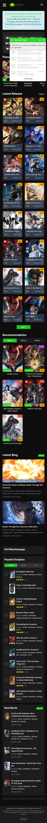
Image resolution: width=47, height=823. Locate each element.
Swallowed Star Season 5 (27, 650)
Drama (39, 574)
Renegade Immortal (25, 572)
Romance (23, 655)
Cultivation (32, 615)
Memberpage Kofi (23, 27)
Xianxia (37, 340)
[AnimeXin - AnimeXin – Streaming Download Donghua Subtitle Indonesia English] (16, 5)
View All (41, 94)
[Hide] (44, 40)
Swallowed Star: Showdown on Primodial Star (24, 732)
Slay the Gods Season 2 (26, 638)
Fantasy (10, 340)
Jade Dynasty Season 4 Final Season (28, 692)
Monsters (19, 643)
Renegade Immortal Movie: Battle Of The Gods (26, 782)
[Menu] (12, 40)
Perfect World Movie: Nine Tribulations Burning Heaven (23, 714)
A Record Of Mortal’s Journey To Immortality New (29, 678)
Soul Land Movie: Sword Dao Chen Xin (26, 764)
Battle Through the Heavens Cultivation (20, 527)
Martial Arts (27, 618)
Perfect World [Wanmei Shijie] (26, 600)
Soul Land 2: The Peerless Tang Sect (27, 662)
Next (23, 327)
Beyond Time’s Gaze (25, 613)
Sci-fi (18, 630)
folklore (23, 340)
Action (25, 574)
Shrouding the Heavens (26, 624)
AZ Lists (23, 819)
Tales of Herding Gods (26, 585)
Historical (19, 669)
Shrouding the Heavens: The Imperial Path (23, 749)
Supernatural (37, 618)
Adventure (32, 574)
